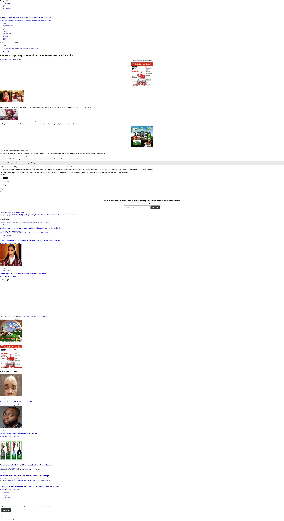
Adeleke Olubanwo (5, 59)
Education (6, 30)
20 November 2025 (16, 59)
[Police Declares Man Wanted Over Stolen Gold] (11, 396)
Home (4, 23)
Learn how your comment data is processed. (34, 316)
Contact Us (6, 7)
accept (5, 212)
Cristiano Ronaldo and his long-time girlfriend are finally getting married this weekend (30, 228)
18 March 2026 (15, 243)
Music (4, 38)
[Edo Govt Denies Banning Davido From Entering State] (11, 427)
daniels (9, 212)
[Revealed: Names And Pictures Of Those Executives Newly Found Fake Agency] (11, 459)
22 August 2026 (15, 405)
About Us (5, 5)
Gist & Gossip (7, 35)
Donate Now (6, 3)
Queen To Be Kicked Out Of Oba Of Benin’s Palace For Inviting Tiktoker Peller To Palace (30, 240)
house (14, 212)
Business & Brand (8, 25)
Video (4, 40)
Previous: (38, 214)
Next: (17, 216)
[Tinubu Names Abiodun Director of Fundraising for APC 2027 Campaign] (20, 470)
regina (22, 212)
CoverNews (40, 506)
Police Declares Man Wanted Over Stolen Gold (16, 402)
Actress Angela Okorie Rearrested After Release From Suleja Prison (23, 273)
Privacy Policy (7, 8)
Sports (5, 31)
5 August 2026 (15, 231)
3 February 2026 (15, 277)
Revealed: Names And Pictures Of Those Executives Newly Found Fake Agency (26, 465)
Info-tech (5, 36)
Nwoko (18, 212)
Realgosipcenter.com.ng (46, 172)
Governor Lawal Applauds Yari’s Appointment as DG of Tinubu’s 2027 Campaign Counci (29, 486)
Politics (5, 28)
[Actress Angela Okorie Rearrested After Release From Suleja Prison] (11, 266)
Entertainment (7, 33)
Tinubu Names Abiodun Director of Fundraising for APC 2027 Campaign (24, 476)
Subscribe (155, 207)
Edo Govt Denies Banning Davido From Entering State (18, 433)
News (4, 26)
